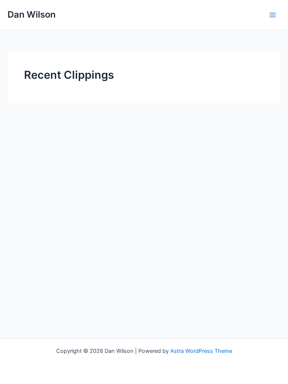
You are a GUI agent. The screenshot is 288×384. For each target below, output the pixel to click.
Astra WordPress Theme (201, 351)
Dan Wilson (32, 14)
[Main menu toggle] (272, 15)
